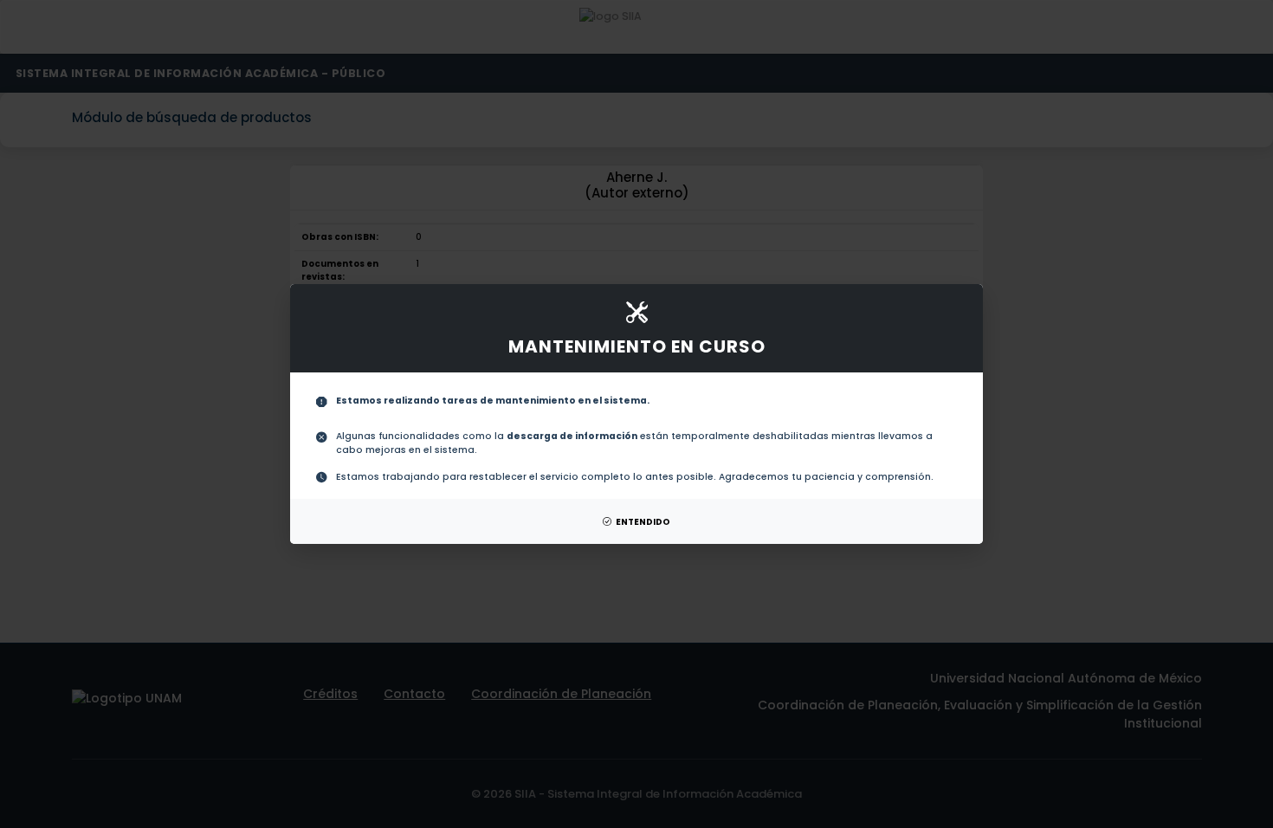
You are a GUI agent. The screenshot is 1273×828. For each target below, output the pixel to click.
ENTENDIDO (643, 521)
